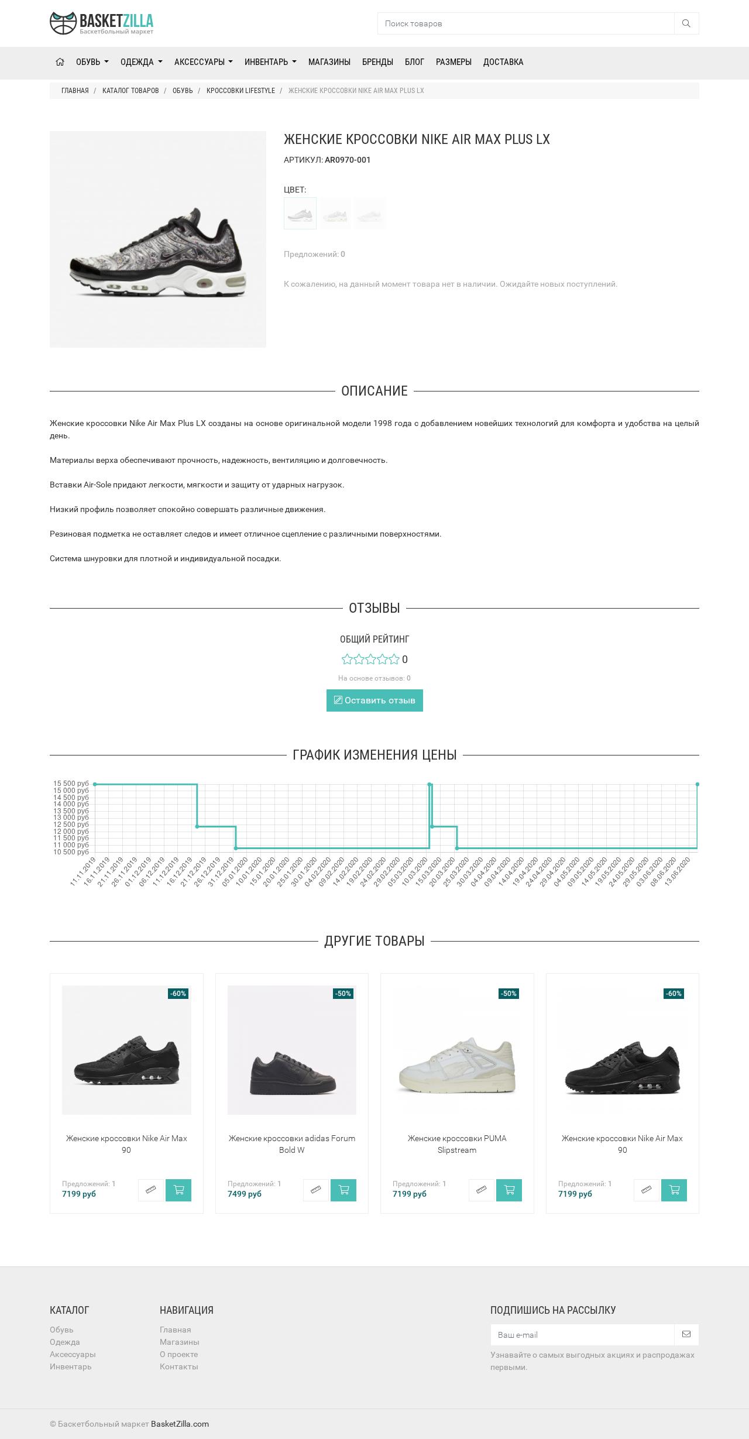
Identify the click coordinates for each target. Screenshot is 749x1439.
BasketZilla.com (180, 1423)
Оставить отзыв (378, 700)
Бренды (377, 62)
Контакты (179, 1366)
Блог (414, 62)
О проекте (179, 1354)
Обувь (89, 62)
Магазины (329, 62)
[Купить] (178, 1190)
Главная (175, 1329)
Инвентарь (267, 62)
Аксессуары (200, 62)
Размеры (454, 62)
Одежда (138, 62)
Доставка (503, 62)
